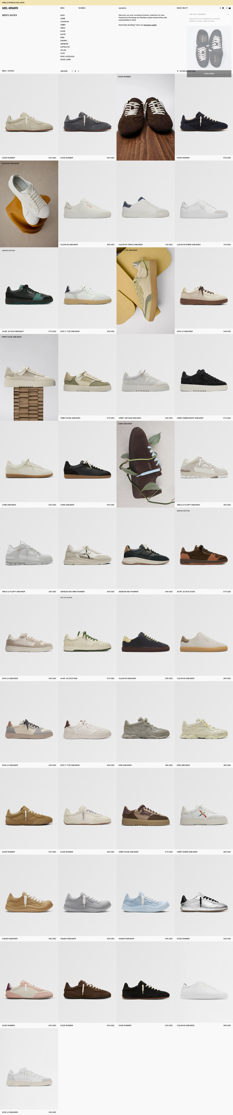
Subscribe (209, 73)
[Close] (228, 14)
